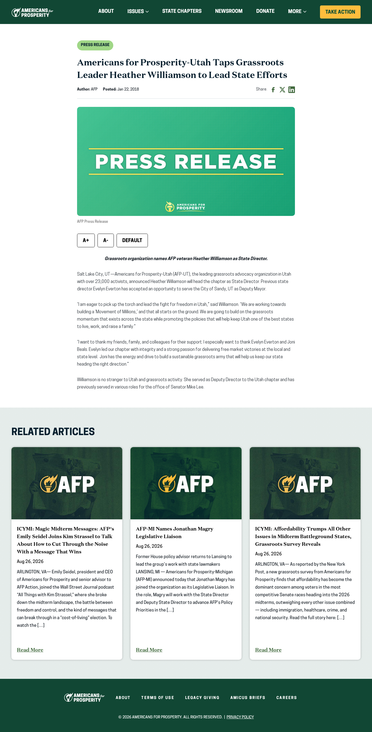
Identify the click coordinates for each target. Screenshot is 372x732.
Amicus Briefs (248, 698)
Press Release (95, 45)
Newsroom (229, 11)
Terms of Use (157, 698)
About (106, 11)
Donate (265, 12)
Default (132, 241)
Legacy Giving (202, 698)
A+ (86, 241)
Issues (135, 12)
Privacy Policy (240, 717)
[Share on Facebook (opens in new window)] (273, 89)
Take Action (343, 14)
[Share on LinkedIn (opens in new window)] (291, 89)
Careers (286, 698)
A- (105, 241)
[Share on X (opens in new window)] (282, 89)
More (294, 12)
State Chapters (182, 11)
